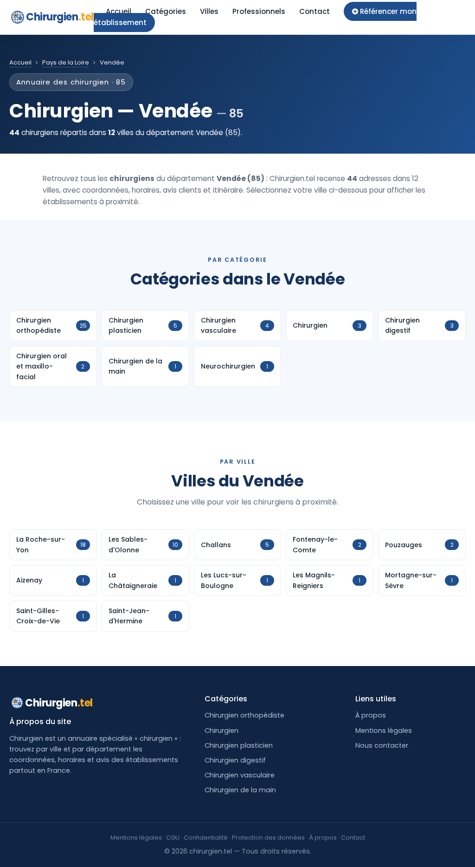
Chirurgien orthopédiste (244, 715)
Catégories (165, 11)
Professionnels (258, 11)
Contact (314, 11)
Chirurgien (60, 17)
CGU (173, 837)
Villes (209, 11)
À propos (370, 715)
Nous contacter (381, 745)
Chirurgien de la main (240, 790)
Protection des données (268, 837)
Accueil (118, 11)
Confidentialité (206, 837)
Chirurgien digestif (235, 760)
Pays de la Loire (65, 62)
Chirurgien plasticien (239, 745)
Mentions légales (383, 730)
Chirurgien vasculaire (240, 775)
